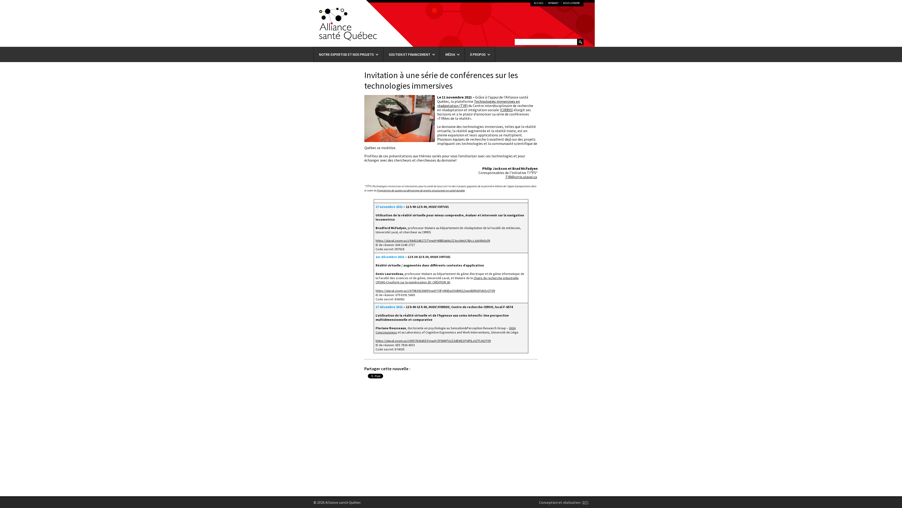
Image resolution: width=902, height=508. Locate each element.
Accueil (539, 3)
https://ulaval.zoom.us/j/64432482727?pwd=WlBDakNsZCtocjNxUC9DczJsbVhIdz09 (433, 240)
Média (450, 54)
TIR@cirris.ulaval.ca (521, 177)
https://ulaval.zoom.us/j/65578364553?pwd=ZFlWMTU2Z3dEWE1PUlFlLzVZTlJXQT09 (433, 341)
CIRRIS (506, 109)
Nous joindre (571, 3)
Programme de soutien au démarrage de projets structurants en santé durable (421, 190)
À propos (478, 54)
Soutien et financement (409, 54)
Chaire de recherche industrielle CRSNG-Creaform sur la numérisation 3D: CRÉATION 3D (447, 280)
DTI (585, 502)
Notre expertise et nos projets (346, 54)
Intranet (553, 3)
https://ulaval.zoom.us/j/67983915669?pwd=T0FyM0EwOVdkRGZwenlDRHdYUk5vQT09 (435, 291)
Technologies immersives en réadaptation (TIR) (478, 103)
